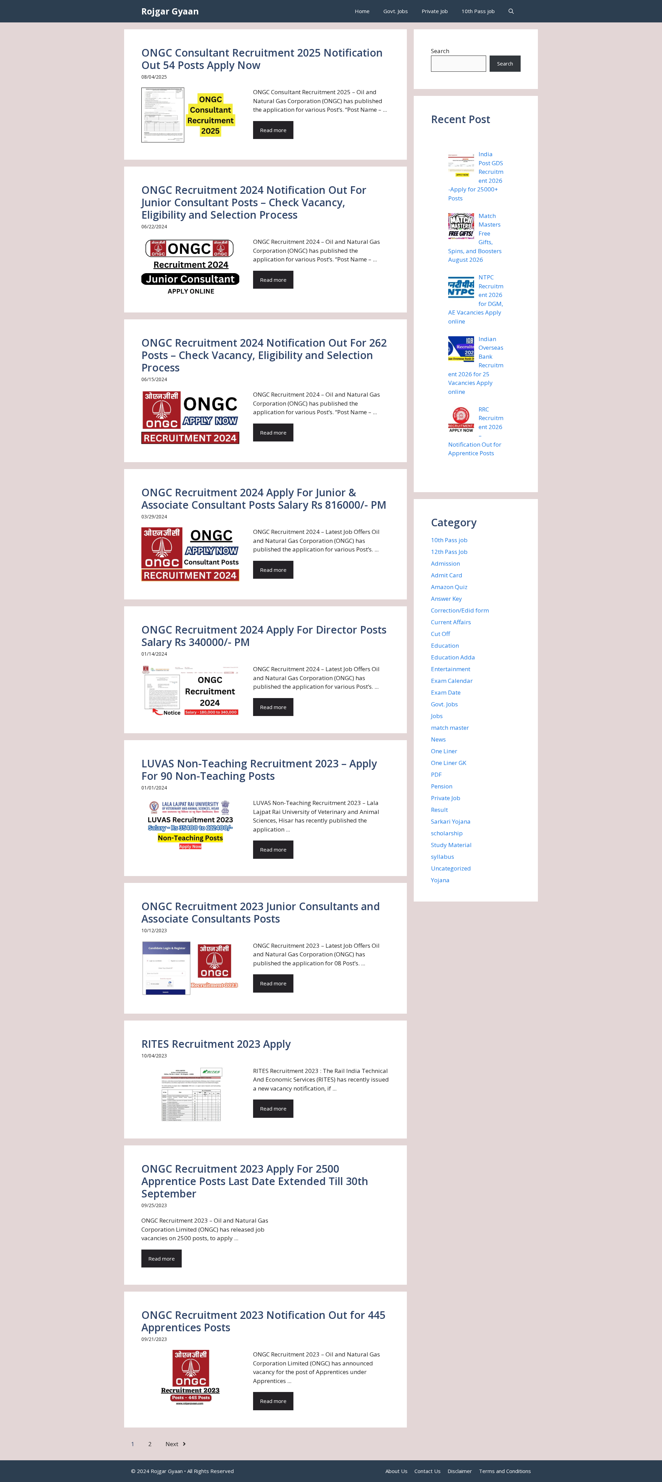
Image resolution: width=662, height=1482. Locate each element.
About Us (396, 1471)
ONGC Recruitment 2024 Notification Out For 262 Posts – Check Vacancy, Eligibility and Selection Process (264, 355)
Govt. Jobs (395, 11)
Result (439, 810)
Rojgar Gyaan (170, 11)
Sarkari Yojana (451, 821)
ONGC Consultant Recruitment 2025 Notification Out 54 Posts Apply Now (262, 59)
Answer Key (446, 599)
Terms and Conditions (505, 1471)
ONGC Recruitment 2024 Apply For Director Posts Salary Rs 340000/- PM (264, 636)
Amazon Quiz (449, 587)
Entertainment (450, 669)
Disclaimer (460, 1471)
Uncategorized (451, 868)
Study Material (451, 845)
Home (362, 11)
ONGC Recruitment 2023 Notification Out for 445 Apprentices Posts (263, 1321)
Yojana (440, 880)
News (438, 739)
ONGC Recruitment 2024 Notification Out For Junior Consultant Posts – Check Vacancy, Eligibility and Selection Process (254, 202)
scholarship (447, 833)
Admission (445, 563)
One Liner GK (448, 763)
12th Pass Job (449, 552)
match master (450, 728)
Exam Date (446, 692)
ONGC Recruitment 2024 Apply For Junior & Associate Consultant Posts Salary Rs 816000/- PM (264, 498)
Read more (273, 130)
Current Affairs (451, 622)
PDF (436, 774)
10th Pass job (478, 11)
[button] (511, 11)
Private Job (435, 11)
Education (445, 645)
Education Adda (453, 657)
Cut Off (440, 634)
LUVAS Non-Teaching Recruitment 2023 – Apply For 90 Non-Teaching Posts (259, 769)
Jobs (437, 716)
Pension (441, 786)
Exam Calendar (452, 681)
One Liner (444, 751)
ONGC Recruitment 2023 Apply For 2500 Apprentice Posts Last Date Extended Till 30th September (254, 1181)
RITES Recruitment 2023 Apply (216, 1044)
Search (440, 51)
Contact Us (427, 1471)
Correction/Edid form (460, 610)
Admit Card (446, 575)
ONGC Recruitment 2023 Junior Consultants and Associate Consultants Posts (260, 912)
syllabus (442, 857)
